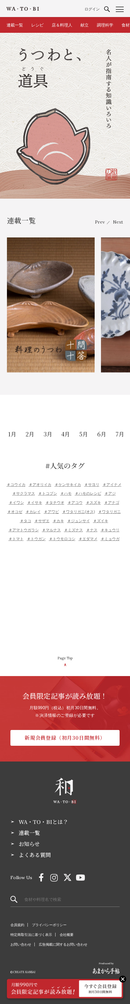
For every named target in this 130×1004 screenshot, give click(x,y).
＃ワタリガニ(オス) (78, 512)
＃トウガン (36, 539)
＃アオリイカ (40, 484)
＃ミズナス (73, 530)
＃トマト (16, 539)
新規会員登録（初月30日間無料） (65, 737)
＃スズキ (93, 502)
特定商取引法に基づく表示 (31, 935)
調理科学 (105, 25)
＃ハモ (66, 493)
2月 (30, 434)
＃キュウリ (110, 530)
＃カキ (58, 521)
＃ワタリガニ (109, 512)
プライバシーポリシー (49, 925)
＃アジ (110, 493)
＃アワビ (51, 512)
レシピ (37, 25)
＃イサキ (34, 502)
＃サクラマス (23, 493)
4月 (65, 434)
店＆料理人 (62, 25)
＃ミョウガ (110, 539)
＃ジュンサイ (78, 521)
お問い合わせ (20, 944)
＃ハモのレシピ (88, 493)
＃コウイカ (16, 484)
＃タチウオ (54, 502)
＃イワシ (16, 502)
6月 (101, 434)
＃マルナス (51, 530)
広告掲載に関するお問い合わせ (63, 944)
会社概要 (67, 935)
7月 (119, 434)
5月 (83, 434)
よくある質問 (35, 855)
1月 (12, 434)
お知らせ (29, 844)
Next (118, 222)
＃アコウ (75, 502)
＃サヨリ (91, 484)
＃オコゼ (14, 512)
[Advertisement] (65, 600)
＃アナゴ (111, 502)
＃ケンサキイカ (68, 484)
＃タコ (25, 521)
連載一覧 (15, 25)
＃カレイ (33, 512)
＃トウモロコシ (62, 539)
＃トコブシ (47, 493)
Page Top (65, 658)
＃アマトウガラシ (24, 530)
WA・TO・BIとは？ (43, 822)
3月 (48, 434)
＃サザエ (42, 521)
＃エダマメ (88, 539)
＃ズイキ (100, 521)
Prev (100, 222)
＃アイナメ (112, 484)
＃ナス (92, 530)
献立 (84, 25)
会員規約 (17, 925)
